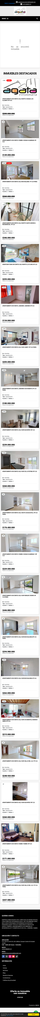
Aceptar (33, 1014)
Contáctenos (6, 978)
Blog (4, 973)
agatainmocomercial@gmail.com (27, 2)
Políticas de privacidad (9, 980)
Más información (9, 1015)
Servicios (5, 970)
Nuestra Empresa (8, 975)
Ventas (5, 968)
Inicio (4, 965)
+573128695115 (27, 4)
